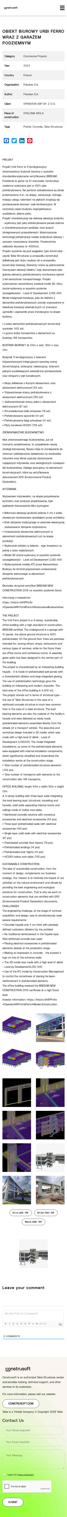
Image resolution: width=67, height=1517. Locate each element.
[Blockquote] (29, 1324)
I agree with (20, 1475)
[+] (44, 1323)
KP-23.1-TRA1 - (45, 1213)
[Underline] (13, 1324)
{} (41, 1323)
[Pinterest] (30, 140)
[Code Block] (33, 1324)
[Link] (37, 1324)
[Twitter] (14, 140)
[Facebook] (6, 140)
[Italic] (9, 1324)
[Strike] (17, 1324)
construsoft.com (20, 1403)
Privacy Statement (26, 1475)
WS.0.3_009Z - (33, 1222)
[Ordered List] (21, 1324)
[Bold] (5, 1324)
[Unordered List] (25, 1324)
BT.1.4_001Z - (21, 1213)
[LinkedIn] (22, 140)
